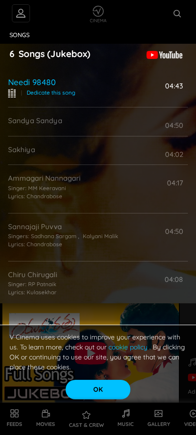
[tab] (20, 35)
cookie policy (128, 347)
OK (98, 389)
